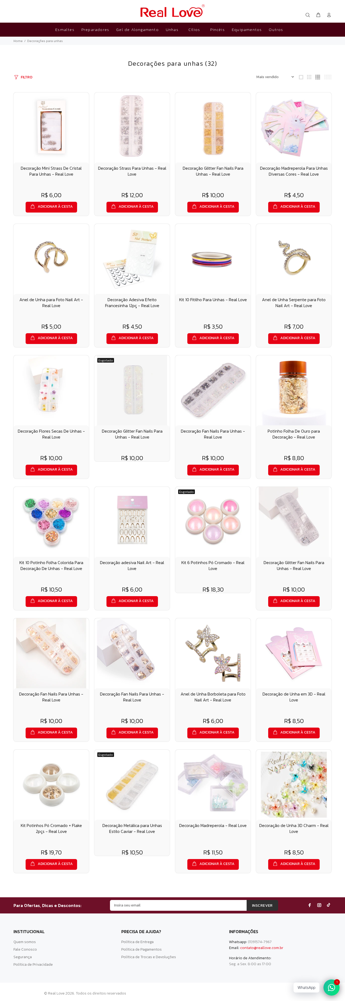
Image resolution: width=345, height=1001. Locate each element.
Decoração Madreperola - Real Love (213, 825)
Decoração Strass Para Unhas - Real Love (132, 171)
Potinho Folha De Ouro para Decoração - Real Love (294, 434)
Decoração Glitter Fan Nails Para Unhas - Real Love (213, 171)
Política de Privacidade (33, 964)
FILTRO (26, 77)
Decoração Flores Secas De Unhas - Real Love (51, 434)
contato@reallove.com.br (261, 948)
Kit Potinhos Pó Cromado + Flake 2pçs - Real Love (51, 828)
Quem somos (24, 942)
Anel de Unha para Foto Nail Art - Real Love (51, 302)
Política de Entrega (137, 942)
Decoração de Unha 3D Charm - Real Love (294, 828)
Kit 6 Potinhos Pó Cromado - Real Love (212, 565)
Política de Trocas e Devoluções (148, 957)
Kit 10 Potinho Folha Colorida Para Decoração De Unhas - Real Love (51, 565)
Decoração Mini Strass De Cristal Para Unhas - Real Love (51, 171)
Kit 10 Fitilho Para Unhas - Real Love (213, 299)
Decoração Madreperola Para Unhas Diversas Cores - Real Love (294, 171)
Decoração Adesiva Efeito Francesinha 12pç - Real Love (132, 302)
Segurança (22, 957)
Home (18, 41)
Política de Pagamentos (141, 949)
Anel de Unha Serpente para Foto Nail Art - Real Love (294, 302)
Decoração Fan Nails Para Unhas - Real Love (213, 434)
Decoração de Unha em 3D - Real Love (294, 697)
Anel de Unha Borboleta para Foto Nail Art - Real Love (213, 697)
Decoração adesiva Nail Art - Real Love (132, 565)
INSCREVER (262, 905)
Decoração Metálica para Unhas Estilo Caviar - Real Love (132, 828)
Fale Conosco (25, 949)
